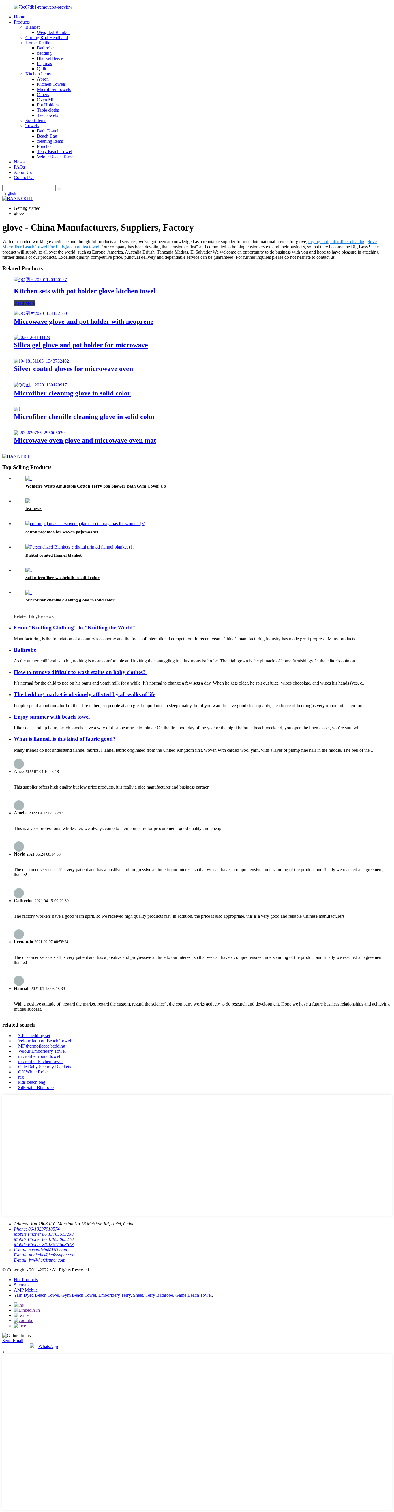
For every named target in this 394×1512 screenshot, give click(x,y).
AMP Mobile (26, 1290)
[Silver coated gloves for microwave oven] (41, 361)
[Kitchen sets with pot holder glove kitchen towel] (40, 279)
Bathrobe (45, 47)
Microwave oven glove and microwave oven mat (85, 440)
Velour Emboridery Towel (42, 1051)
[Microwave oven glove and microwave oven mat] (39, 432)
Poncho (44, 146)
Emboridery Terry (114, 1295)
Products (22, 22)
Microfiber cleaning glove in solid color (72, 393)
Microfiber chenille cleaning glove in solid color (84, 416)
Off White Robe (33, 1071)
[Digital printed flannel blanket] (79, 546)
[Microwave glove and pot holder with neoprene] (40, 313)
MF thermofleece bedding (41, 1045)
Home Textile (37, 42)
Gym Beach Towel (78, 1295)
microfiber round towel (39, 1056)
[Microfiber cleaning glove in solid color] (40, 384)
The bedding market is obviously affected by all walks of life (84, 694)
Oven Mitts (47, 99)
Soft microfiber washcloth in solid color (62, 577)
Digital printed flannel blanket (53, 555)
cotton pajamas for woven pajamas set (61, 532)
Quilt (41, 68)
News (19, 161)
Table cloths (48, 110)
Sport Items (35, 120)
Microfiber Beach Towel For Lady (33, 246)
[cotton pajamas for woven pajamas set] (85, 523)
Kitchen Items (38, 73)
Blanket (32, 27)
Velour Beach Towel (55, 156)
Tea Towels (47, 115)
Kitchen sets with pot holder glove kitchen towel (84, 291)
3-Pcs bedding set (34, 1035)
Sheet (138, 1295)
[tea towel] (28, 500)
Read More (24, 303)
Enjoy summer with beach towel (52, 717)
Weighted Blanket (53, 32)
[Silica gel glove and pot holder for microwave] (32, 337)
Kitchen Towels (51, 84)
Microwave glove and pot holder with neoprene (83, 321)
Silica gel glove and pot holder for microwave (81, 345)
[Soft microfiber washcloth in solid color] (28, 570)
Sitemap (21, 1284)
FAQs (19, 167)
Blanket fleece (50, 58)
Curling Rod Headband (46, 37)
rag (21, 1077)
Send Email (12, 1340)
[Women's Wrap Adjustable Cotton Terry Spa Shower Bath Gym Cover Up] (28, 478)
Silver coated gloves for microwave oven (73, 368)
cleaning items (50, 141)
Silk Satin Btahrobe (36, 1087)
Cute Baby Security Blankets (44, 1066)
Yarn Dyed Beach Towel (36, 1295)
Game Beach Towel (193, 1295)
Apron (43, 79)
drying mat (318, 241)
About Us (23, 172)
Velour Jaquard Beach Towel (44, 1040)
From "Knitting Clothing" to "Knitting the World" (75, 627)
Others (43, 94)
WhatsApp (48, 1346)
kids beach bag (31, 1082)
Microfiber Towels (54, 89)
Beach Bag (47, 136)
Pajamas (44, 63)
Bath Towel (47, 130)
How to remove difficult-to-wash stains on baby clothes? (80, 672)
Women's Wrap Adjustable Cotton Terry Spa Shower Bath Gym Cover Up (95, 486)
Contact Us (24, 177)
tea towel (33, 508)
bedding (44, 53)
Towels (32, 125)
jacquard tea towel (82, 246)
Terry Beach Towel (54, 151)
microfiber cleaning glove (353, 241)
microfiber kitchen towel (40, 1061)
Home (19, 16)
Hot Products (26, 1279)
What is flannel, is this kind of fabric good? (65, 739)
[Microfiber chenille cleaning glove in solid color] (17, 409)
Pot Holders (48, 104)
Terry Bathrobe (159, 1295)
